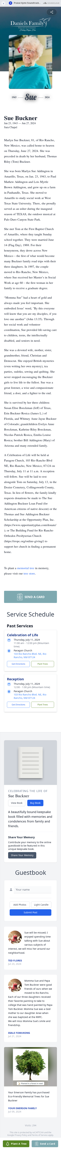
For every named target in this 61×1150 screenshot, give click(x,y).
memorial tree (25, 568)
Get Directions (18, 663)
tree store (29, 573)
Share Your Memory (22, 855)
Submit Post (30, 912)
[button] (30, 1066)
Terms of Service (40, 1135)
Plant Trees (42, 663)
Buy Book (35, 802)
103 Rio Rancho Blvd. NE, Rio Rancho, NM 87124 (30, 655)
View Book (16, 802)
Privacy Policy (21, 1135)
